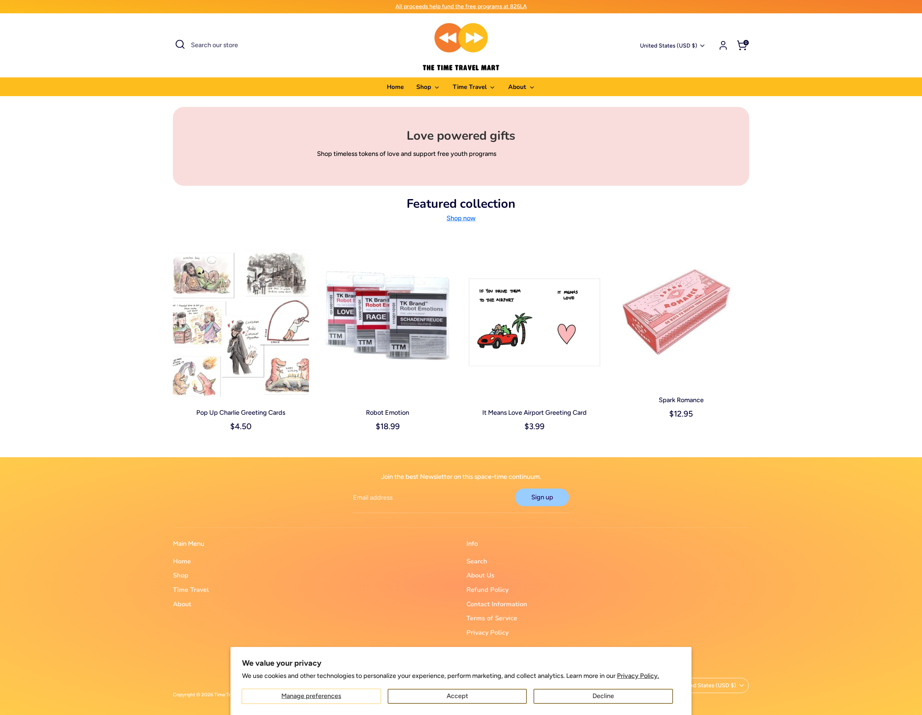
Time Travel (470, 87)
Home (395, 87)
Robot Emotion (387, 413)
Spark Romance (681, 400)
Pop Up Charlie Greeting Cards (240, 413)
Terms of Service (491, 618)
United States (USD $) (668, 45)
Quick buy (241, 392)
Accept (457, 696)
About (518, 87)
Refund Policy (487, 589)
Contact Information (496, 604)
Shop (424, 87)
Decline (603, 696)
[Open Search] (180, 44)
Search (476, 561)
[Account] (723, 45)
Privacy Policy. (638, 676)
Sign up (542, 497)
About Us (480, 575)
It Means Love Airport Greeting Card (534, 413)
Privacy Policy (487, 632)
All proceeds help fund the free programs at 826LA (461, 6)
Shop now (461, 218)
